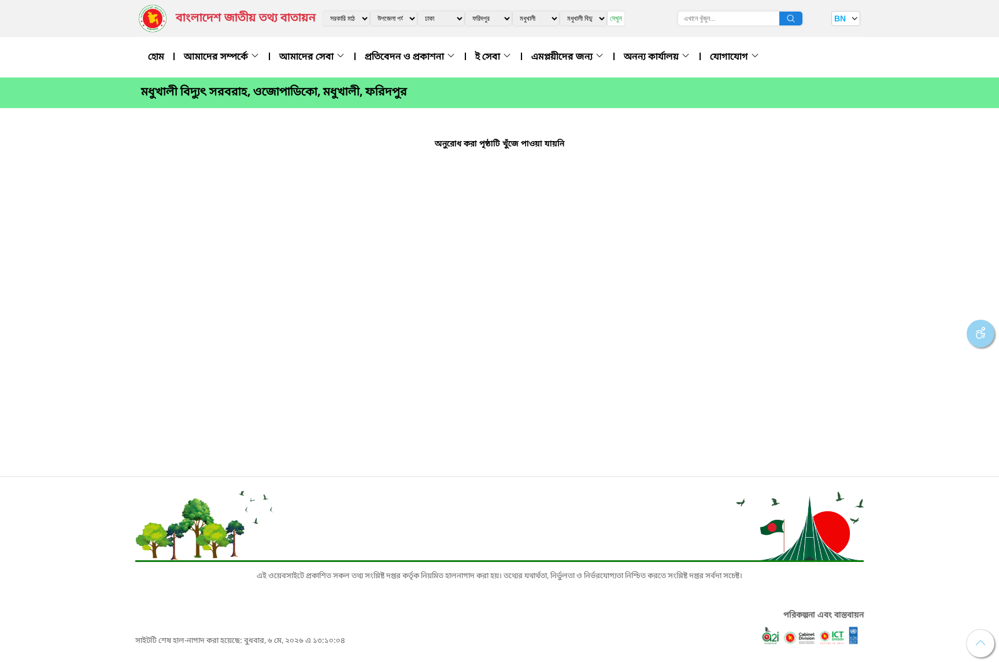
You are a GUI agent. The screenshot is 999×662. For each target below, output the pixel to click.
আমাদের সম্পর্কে (217, 57)
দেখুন (616, 18)
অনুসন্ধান (790, 18)
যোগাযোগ (730, 57)
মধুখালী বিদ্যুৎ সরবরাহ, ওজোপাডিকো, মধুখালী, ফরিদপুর (274, 92)
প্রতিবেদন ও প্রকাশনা (405, 57)
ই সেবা (488, 57)
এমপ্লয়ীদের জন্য (563, 57)
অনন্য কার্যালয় (652, 57)
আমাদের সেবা (307, 57)
